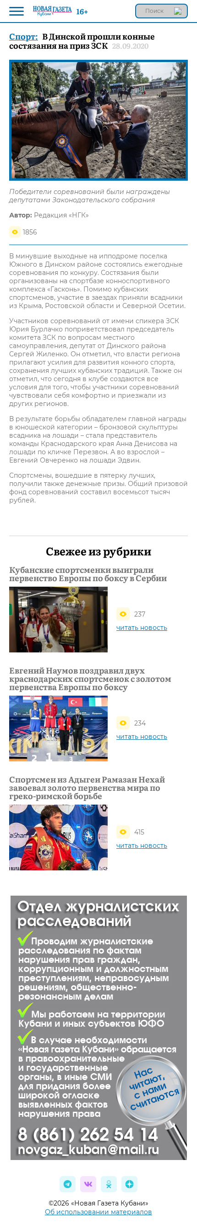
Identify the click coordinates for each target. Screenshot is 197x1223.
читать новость (141, 627)
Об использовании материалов (98, 1212)
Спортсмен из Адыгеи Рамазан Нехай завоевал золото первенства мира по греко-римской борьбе (87, 787)
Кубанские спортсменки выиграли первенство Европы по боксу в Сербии (88, 574)
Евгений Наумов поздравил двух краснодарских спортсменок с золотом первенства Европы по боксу (90, 678)
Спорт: (23, 36)
